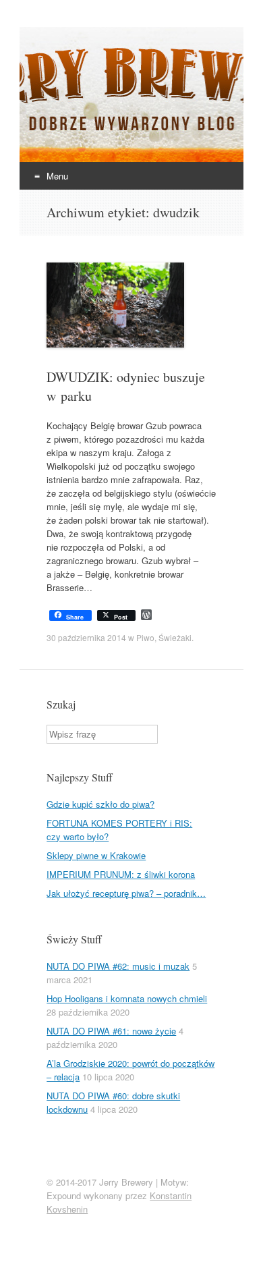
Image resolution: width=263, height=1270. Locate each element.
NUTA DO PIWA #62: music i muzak (118, 966)
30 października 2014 (86, 637)
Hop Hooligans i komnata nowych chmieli (127, 998)
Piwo (145, 637)
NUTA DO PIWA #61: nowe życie (111, 1030)
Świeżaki (175, 637)
